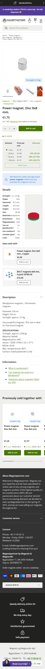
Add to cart (31, 128)
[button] (35, 20)
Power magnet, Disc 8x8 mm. (12, 39)
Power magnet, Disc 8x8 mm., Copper (28, 252)
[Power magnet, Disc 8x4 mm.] (32, 414)
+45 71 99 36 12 (34, 658)
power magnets (16, 179)
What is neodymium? (18, 368)
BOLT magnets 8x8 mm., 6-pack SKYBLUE (28, 273)
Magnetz (6, 101)
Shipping (14, 121)
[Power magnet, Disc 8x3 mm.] (12, 414)
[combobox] (22, 28)
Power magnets (14, 35)
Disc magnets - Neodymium (12, 37)
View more (22, 165)
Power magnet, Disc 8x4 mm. (31, 427)
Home (4, 35)
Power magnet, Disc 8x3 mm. (11, 427)
